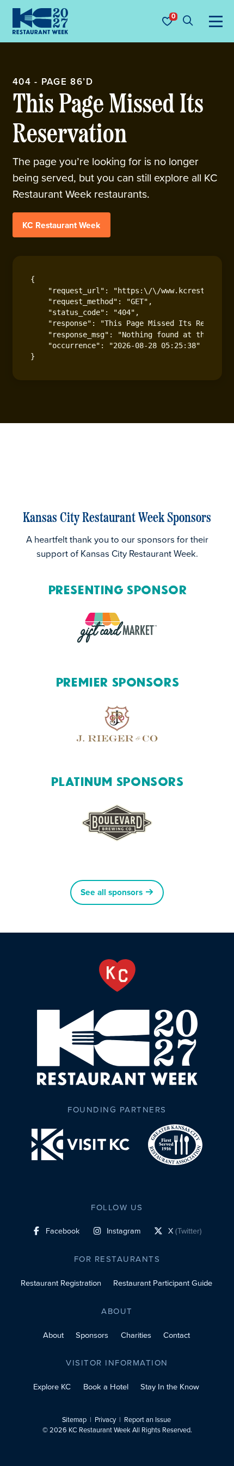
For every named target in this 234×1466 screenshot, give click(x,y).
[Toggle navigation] (216, 21)
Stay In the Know (169, 1387)
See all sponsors (112, 892)
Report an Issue (147, 1420)
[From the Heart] (117, 975)
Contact (176, 1335)
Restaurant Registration (61, 1283)
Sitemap (74, 1420)
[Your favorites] (167, 21)
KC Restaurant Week (61, 225)
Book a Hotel (105, 1387)
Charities (136, 1335)
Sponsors (92, 1335)
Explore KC (52, 1387)
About (53, 1335)
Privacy (105, 1420)
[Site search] (187, 21)
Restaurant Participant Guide (162, 1283)
